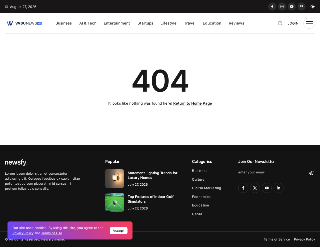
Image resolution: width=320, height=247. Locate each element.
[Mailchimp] (312, 172)
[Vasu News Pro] (23, 23)
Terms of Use (51, 233)
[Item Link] (114, 178)
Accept (118, 230)
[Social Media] (272, 7)
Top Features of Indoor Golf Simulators (150, 198)
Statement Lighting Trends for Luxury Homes (153, 175)
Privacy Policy (23, 233)
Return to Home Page (192, 103)
